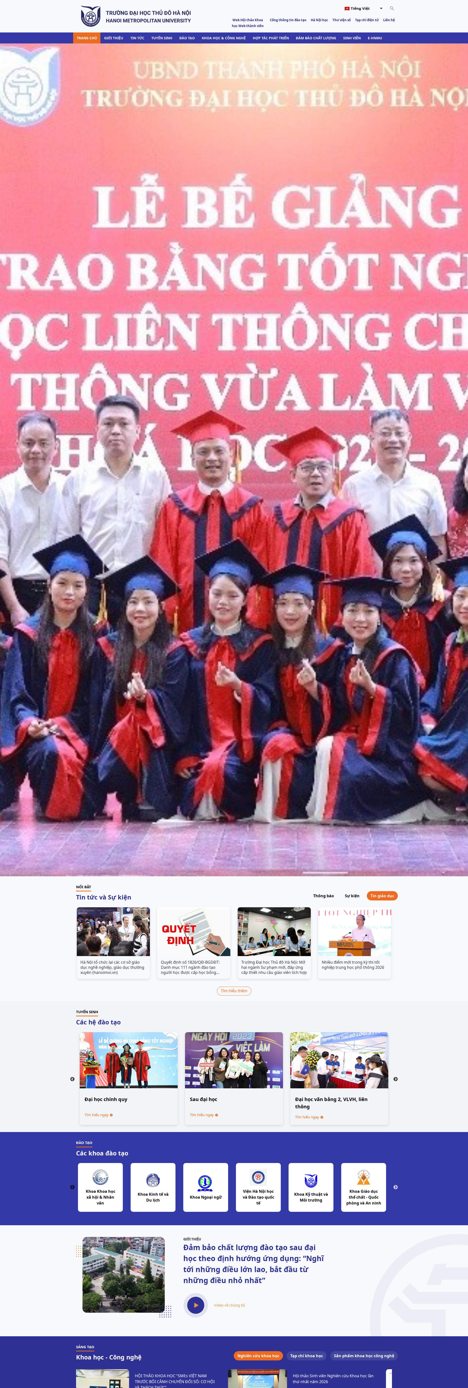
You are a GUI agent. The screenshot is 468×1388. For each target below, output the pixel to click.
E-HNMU (375, 38)
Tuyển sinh (161, 38)
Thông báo (323, 895)
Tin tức (137, 38)
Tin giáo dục (382, 895)
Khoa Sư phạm (313, 1197)
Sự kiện (352, 895)
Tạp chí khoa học (306, 1355)
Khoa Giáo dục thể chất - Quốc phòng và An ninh (155, 1197)
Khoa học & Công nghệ (224, 38)
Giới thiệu (113, 38)
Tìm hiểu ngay (97, 1114)
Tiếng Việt (360, 8)
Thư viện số (341, 20)
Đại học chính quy (106, 1099)
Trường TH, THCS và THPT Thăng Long (208, 1197)
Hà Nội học (319, 20)
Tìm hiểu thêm (234, 990)
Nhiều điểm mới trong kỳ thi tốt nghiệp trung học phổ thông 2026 (353, 965)
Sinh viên (352, 38)
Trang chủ (87, 38)
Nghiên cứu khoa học (258, 1355)
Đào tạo (187, 38)
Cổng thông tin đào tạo (288, 20)
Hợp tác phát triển (271, 38)
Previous (72, 1079)
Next (395, 1079)
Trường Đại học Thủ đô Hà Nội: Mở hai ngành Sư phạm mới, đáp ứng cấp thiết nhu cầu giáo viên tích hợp (274, 967)
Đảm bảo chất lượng (316, 38)
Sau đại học (203, 1099)
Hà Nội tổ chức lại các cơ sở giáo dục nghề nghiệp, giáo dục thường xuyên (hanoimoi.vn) (112, 967)
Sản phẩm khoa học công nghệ (364, 1355)
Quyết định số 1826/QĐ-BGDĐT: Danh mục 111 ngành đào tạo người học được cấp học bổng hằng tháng (190, 967)
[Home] (136, 16)
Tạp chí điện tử (367, 20)
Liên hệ (389, 20)
